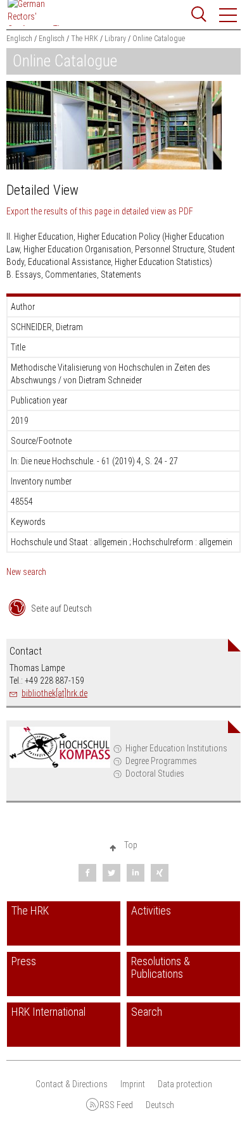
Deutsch (160, 1105)
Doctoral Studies (154, 773)
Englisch (19, 38)
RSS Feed (116, 1105)
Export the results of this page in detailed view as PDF (99, 211)
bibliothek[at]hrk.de (54, 693)
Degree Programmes (161, 761)
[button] (229, 15)
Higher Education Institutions (176, 748)
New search (26, 572)
